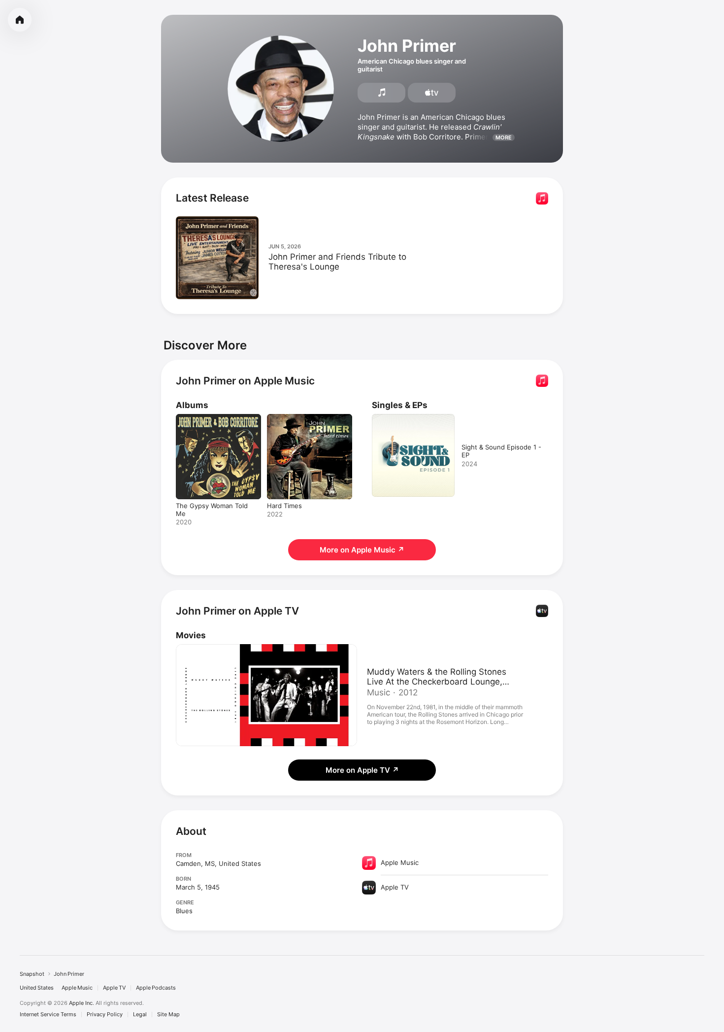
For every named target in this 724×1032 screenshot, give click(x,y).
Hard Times (284, 418)
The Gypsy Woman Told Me (218, 418)
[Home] (20, 20)
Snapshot (32, 973)
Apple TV (114, 988)
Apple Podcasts (156, 988)
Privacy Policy (105, 1014)
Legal (140, 1014)
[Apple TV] (432, 93)
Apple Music (77, 988)
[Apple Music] (381, 93)
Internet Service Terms (48, 1014)
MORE (503, 137)
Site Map (168, 1014)
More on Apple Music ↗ (362, 549)
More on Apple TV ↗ (362, 770)
